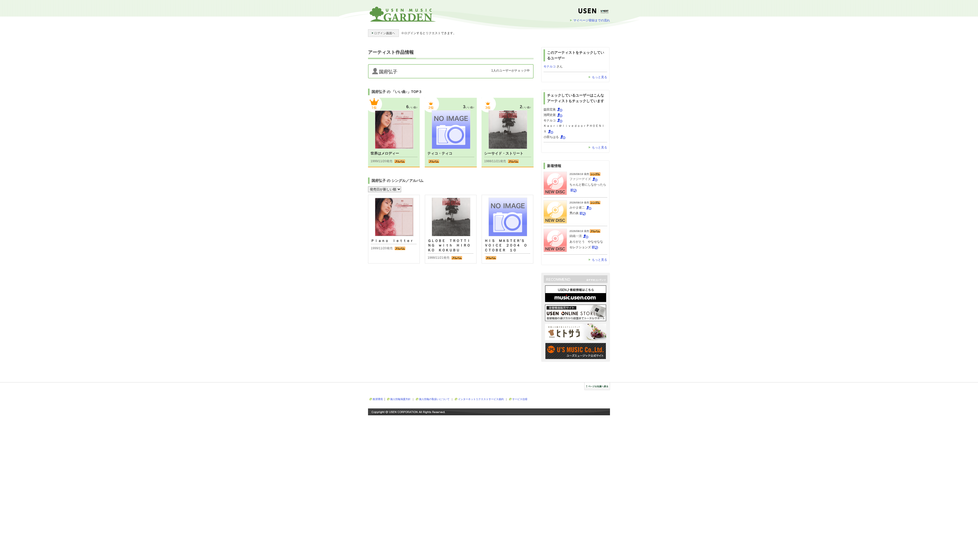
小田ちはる (551, 137)
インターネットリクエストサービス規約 (481, 399)
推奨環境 (378, 399)
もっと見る (599, 77)
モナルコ (550, 66)
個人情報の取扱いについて (434, 399)
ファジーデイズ (580, 179)
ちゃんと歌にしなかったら (587, 184)
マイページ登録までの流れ (591, 20)
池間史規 (550, 115)
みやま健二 (577, 207)
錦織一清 (575, 236)
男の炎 (574, 213)
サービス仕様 (519, 399)
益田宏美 (550, 109)
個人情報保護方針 (400, 399)
